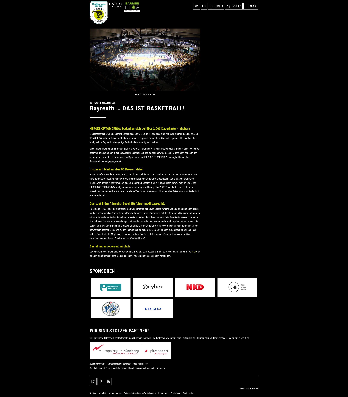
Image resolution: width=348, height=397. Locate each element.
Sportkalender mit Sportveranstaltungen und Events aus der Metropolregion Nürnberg (127, 368)
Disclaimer (175, 393)
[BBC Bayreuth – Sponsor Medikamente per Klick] (110, 287)
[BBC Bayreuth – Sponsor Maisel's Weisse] (110, 308)
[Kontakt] (204, 6)
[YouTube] (108, 381)
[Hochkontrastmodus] (196, 6)
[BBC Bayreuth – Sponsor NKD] (195, 287)
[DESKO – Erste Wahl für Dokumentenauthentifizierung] (153, 308)
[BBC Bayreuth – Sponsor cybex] (153, 287)
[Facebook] (100, 381)
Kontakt (93, 393)
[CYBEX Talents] (116, 4)
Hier (194, 251)
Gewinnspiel (188, 393)
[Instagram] (93, 381)
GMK (256, 388)
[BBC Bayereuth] (99, 12)
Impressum (163, 393)
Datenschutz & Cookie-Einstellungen (140, 393)
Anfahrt (102, 393)
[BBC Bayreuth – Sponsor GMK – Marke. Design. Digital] (237, 287)
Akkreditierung (114, 393)
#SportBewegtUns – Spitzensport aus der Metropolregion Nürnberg (119, 364)
